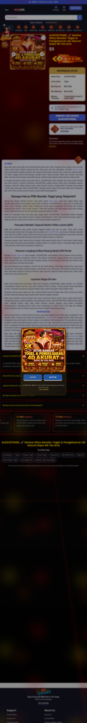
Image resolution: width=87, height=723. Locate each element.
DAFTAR (53, 377)
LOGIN (33, 377)
